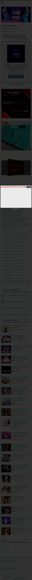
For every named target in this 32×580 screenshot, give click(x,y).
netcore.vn (17, 208)
